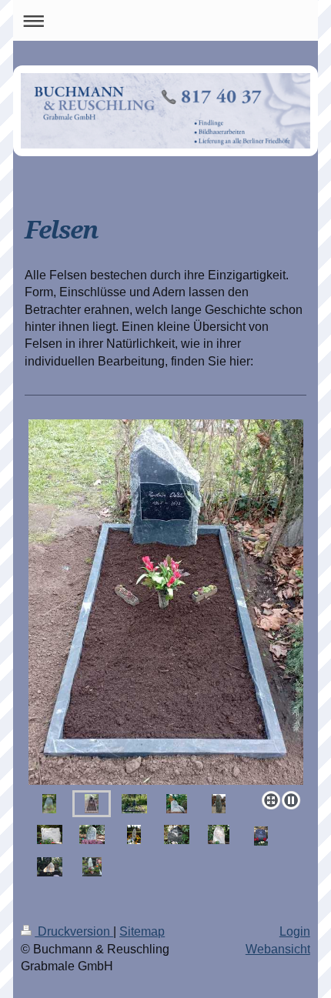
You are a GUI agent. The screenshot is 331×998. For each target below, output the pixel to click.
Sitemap (142, 931)
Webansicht (278, 949)
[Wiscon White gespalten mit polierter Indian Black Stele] (92, 866)
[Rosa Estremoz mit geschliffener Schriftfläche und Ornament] (218, 834)
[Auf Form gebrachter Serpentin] (92, 834)
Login (294, 931)
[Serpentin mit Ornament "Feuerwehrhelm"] (261, 836)
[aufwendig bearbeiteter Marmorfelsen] (49, 834)
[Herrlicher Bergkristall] (49, 866)
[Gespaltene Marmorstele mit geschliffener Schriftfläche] (134, 834)
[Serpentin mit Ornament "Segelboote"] (219, 803)
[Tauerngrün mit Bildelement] (176, 834)
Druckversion (74, 931)
